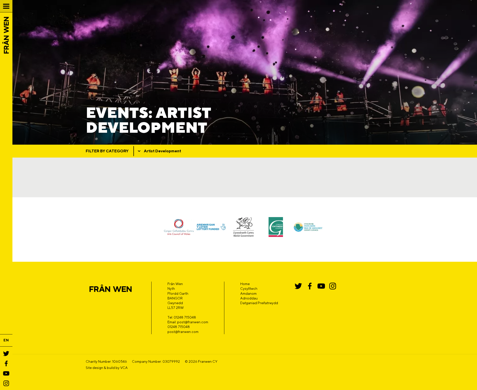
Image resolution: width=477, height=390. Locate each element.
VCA (124, 368)
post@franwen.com (183, 332)
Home (245, 284)
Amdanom (248, 293)
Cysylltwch (248, 289)
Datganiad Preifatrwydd (259, 303)
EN (6, 340)
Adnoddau (249, 298)
